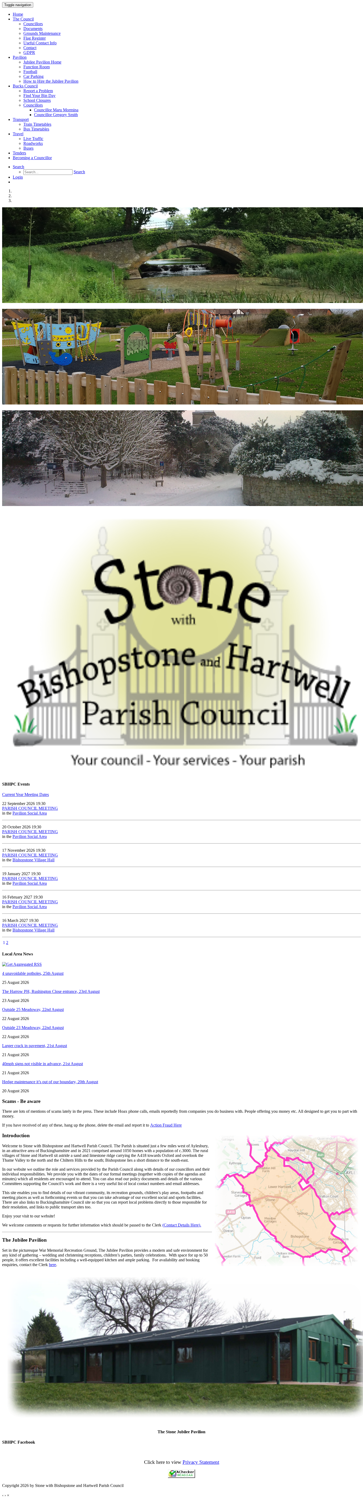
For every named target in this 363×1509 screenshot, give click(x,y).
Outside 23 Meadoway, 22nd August (33, 1027)
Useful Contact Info (40, 43)
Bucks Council (25, 86)
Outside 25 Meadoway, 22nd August (33, 1009)
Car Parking (33, 76)
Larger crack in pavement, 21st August (34, 1045)
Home (18, 14)
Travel (18, 134)
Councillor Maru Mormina (56, 110)
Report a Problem (38, 90)
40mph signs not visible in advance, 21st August (42, 1063)
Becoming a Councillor (32, 157)
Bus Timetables (36, 129)
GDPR (29, 52)
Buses (28, 148)
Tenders (19, 153)
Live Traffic (33, 138)
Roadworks (33, 143)
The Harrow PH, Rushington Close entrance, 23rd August (51, 991)
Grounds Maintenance (42, 33)
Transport (21, 119)
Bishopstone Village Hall (33, 860)
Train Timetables (37, 124)
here (52, 1264)
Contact (29, 47)
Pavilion (20, 57)
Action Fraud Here (166, 1125)
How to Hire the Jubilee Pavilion (50, 81)
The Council (23, 19)
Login (18, 177)
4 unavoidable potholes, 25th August (33, 973)
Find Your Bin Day (39, 95)
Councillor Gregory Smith (56, 114)
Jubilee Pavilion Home (42, 62)
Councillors (33, 24)
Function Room (36, 67)
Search (18, 167)
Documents (33, 28)
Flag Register (34, 38)
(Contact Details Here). (181, 1225)
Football (30, 71)
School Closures (37, 100)
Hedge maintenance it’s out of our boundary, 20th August (50, 1082)
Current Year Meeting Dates (25, 794)
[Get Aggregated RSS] (22, 964)
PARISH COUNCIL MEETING (30, 808)
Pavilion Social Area (29, 813)
